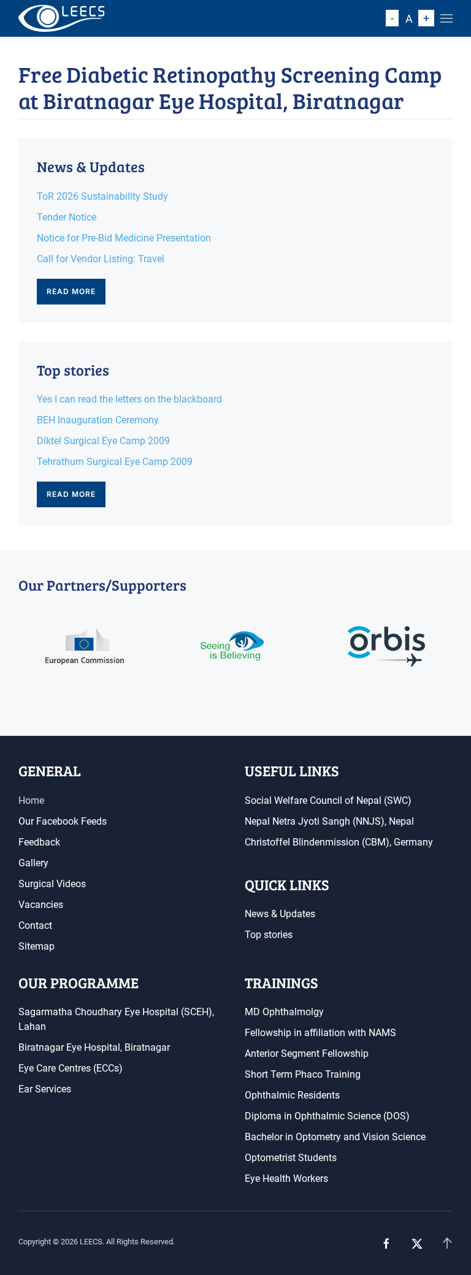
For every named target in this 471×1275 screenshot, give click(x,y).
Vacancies (40, 904)
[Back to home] (61, 18)
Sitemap (36, 946)
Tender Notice (66, 217)
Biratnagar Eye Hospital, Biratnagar (94, 1047)
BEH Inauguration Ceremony (98, 420)
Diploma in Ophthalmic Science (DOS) (327, 1116)
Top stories (269, 934)
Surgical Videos (52, 884)
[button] (446, 18)
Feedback (39, 842)
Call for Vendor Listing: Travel (100, 259)
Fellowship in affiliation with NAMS (320, 1033)
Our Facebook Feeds (62, 821)
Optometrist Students (291, 1157)
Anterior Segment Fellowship (307, 1053)
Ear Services (44, 1089)
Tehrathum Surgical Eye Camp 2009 (115, 461)
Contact (35, 925)
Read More (71, 291)
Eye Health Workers (286, 1178)
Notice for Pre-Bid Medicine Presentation (124, 238)
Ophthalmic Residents (292, 1095)
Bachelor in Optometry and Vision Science (335, 1137)
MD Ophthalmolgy (284, 1012)
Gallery (33, 863)
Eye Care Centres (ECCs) (70, 1068)
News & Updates (280, 914)
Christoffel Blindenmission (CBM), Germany (339, 842)
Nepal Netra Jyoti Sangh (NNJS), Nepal (329, 821)
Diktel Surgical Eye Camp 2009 (103, 441)
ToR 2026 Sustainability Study (102, 196)
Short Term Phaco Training (303, 1074)
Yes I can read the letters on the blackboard (129, 399)
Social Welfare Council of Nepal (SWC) (328, 800)
